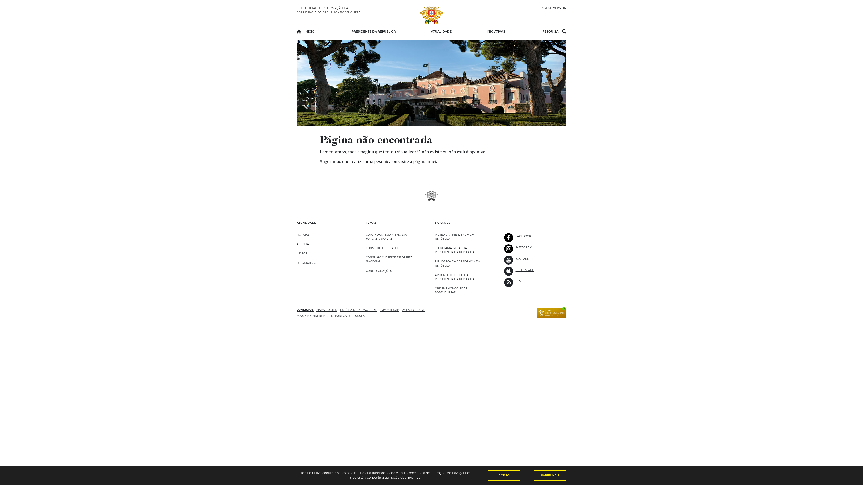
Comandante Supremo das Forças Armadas (387, 236)
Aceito (504, 475)
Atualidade (441, 31)
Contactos (305, 309)
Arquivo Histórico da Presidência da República (460, 277)
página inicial (426, 161)
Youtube (522, 258)
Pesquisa (550, 31)
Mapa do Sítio (326, 309)
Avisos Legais (389, 309)
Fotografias (306, 263)
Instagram (524, 247)
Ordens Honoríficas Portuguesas (455, 290)
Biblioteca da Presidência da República (457, 263)
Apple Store (525, 269)
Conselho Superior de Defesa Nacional (389, 259)
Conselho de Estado (382, 248)
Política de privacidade (358, 309)
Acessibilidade (413, 309)
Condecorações (379, 271)
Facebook (523, 236)
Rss (518, 281)
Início (309, 31)
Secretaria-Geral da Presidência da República (460, 250)
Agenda (303, 244)
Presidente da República (373, 31)
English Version (553, 8)
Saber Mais (550, 475)
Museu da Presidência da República (454, 236)
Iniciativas (496, 31)
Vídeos (302, 253)
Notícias (303, 234)
